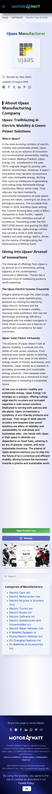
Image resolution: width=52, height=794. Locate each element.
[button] (3, 6)
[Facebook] (8, 86)
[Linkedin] (26, 729)
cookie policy (41, 757)
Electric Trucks (20, 608)
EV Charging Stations (25, 640)
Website (28, 538)
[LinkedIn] (19, 86)
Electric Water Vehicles (26, 628)
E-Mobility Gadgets (22, 632)
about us (26, 760)
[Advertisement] (26, 498)
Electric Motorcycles (24, 596)
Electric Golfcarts (22, 616)
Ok (26, 788)
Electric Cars (19, 592)
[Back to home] (26, 6)
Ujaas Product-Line (26, 530)
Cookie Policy (26, 783)
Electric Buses (20, 612)
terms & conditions (12, 757)
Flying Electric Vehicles (25, 636)
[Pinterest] (24, 86)
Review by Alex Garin (18, 77)
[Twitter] (14, 86)
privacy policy (28, 757)
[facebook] (20, 729)
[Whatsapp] (29, 86)
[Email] (41, 729)
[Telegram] (3, 86)
